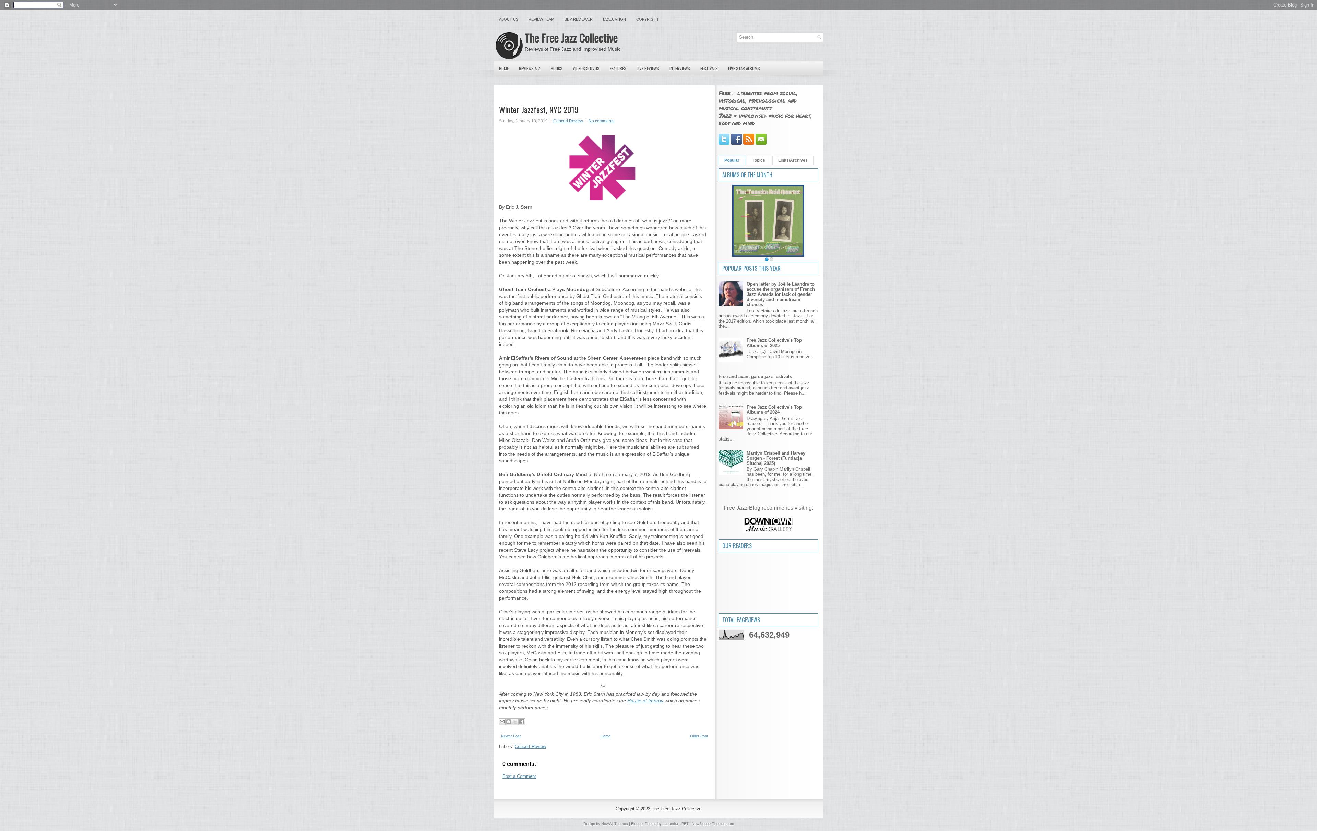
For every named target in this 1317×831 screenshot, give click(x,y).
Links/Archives (793, 160)
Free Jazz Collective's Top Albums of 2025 (774, 343)
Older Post (699, 736)
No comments (601, 121)
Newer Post (511, 736)
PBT (685, 824)
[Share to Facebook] (521, 721)
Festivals (709, 68)
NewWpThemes (614, 824)
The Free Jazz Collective (571, 37)
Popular (731, 160)
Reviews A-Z (530, 68)
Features (618, 68)
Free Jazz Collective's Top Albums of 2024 (774, 410)
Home (504, 68)
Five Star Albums (744, 68)
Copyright (647, 19)
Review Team (541, 19)
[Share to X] (515, 721)
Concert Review (568, 121)
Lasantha (670, 824)
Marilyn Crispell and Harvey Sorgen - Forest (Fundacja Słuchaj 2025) (776, 458)
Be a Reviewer (579, 19)
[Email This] (502, 721)
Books (556, 68)
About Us (508, 19)
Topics (758, 160)
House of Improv (645, 700)
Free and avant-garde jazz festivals (755, 376)
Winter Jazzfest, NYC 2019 (539, 109)
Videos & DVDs (586, 68)
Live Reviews (648, 68)
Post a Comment (519, 776)
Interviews (679, 68)
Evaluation (614, 19)
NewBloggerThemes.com (713, 824)
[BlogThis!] (508, 721)
